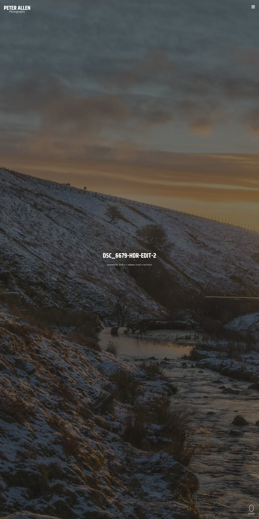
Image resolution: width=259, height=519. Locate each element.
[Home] (20, 9)
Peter (149, 264)
